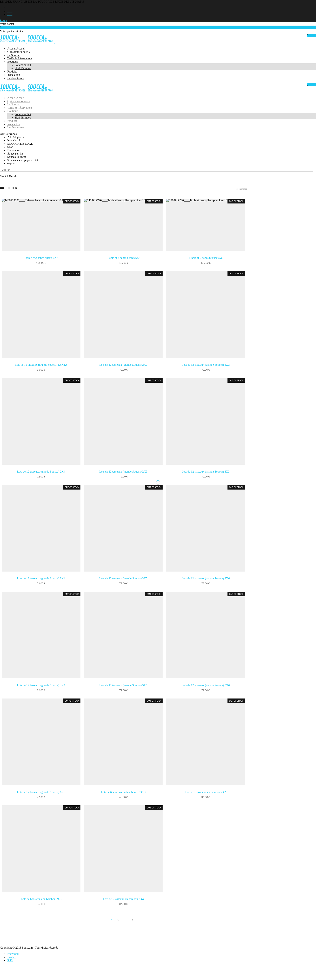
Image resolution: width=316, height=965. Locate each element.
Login (3, 20)
